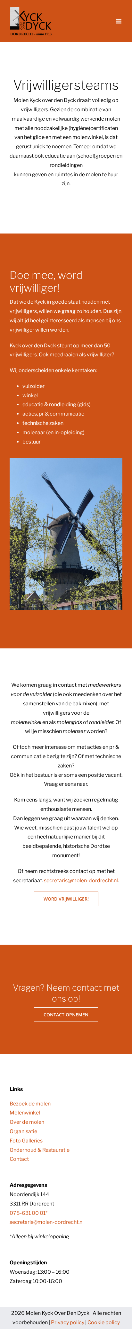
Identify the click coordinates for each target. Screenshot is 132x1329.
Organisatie (23, 1131)
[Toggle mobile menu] (119, 21)
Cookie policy (103, 1322)
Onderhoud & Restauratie (40, 1150)
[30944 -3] (66, 460)
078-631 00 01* (28, 1213)
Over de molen (27, 1122)
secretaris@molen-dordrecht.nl (81, 880)
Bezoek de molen (30, 1104)
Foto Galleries (26, 1141)
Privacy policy (67, 1322)
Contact (19, 1159)
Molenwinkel (25, 1113)
